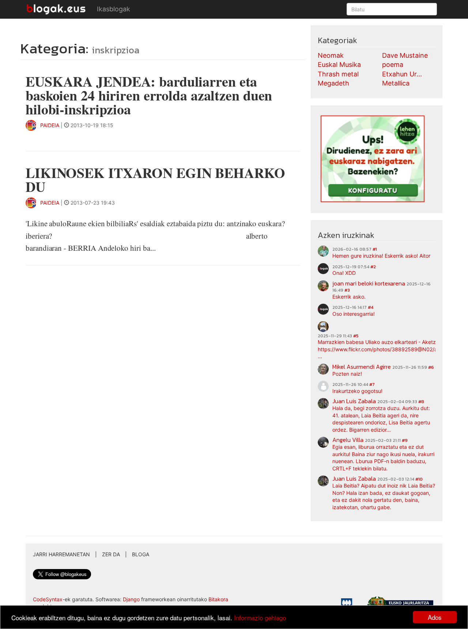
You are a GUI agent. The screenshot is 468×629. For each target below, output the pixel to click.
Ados (435, 617)
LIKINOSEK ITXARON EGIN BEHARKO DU (155, 180)
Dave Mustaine (405, 55)
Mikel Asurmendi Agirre (361, 366)
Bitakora (218, 599)
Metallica (396, 83)
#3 (347, 290)
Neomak (331, 55)
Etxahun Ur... (402, 74)
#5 (356, 336)
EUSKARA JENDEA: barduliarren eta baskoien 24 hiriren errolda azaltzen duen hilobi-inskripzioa (149, 95)
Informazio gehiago (260, 617)
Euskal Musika (339, 64)
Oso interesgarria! (353, 314)
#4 (370, 307)
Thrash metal (338, 74)
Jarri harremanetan (61, 554)
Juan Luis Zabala (354, 401)
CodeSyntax (48, 599)
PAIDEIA (49, 125)
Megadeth (333, 83)
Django (131, 599)
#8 (421, 401)
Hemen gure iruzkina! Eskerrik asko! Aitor (381, 256)
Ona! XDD (344, 273)
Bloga (140, 554)
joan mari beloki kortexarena (368, 283)
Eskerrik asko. (349, 296)
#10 (419, 479)
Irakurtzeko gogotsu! (357, 391)
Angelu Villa (347, 439)
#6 (431, 367)
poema (392, 64)
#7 (372, 384)
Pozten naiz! (347, 374)
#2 (373, 267)
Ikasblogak (113, 9)
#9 (405, 440)
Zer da (111, 554)
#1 (375, 249)
